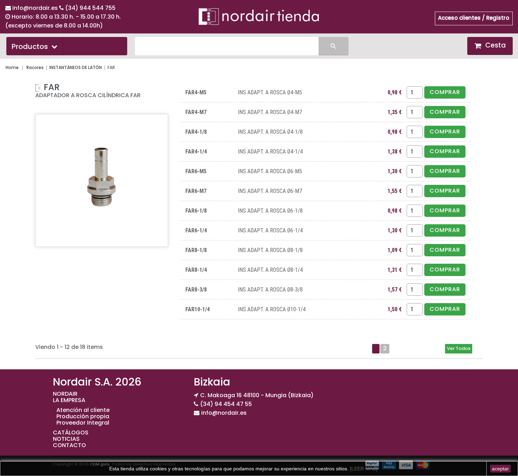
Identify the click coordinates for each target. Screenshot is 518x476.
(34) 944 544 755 (90, 8)
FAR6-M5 (195, 171)
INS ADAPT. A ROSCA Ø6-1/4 (270, 230)
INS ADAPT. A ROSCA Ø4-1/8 (270, 132)
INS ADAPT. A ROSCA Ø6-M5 (270, 171)
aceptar (500, 468)
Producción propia (82, 416)
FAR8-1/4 (196, 270)
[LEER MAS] (363, 468)
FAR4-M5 (195, 92)
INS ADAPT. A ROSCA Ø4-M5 (270, 92)
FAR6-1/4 (196, 230)
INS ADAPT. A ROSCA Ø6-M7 (270, 191)
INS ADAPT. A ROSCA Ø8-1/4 (270, 270)
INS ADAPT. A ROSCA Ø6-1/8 (270, 210)
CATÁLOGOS (70, 432)
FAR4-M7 (195, 112)
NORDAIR (65, 394)
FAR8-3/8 (196, 289)
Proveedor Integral (82, 423)
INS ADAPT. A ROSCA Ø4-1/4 (270, 151)
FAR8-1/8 (196, 250)
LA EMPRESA (69, 400)
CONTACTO (69, 445)
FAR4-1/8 (196, 132)
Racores (35, 67)
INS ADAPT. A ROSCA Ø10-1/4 (272, 309)
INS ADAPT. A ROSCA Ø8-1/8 (270, 250)
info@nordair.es (35, 8)
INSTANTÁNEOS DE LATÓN (75, 67)
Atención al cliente (83, 410)
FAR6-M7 (195, 191)
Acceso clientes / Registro (473, 17)
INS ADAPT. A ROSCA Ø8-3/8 (270, 289)
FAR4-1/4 (196, 151)
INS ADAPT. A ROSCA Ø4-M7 (270, 112)
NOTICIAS (66, 439)
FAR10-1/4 (197, 309)
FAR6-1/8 (196, 210)
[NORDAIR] (259, 16)
